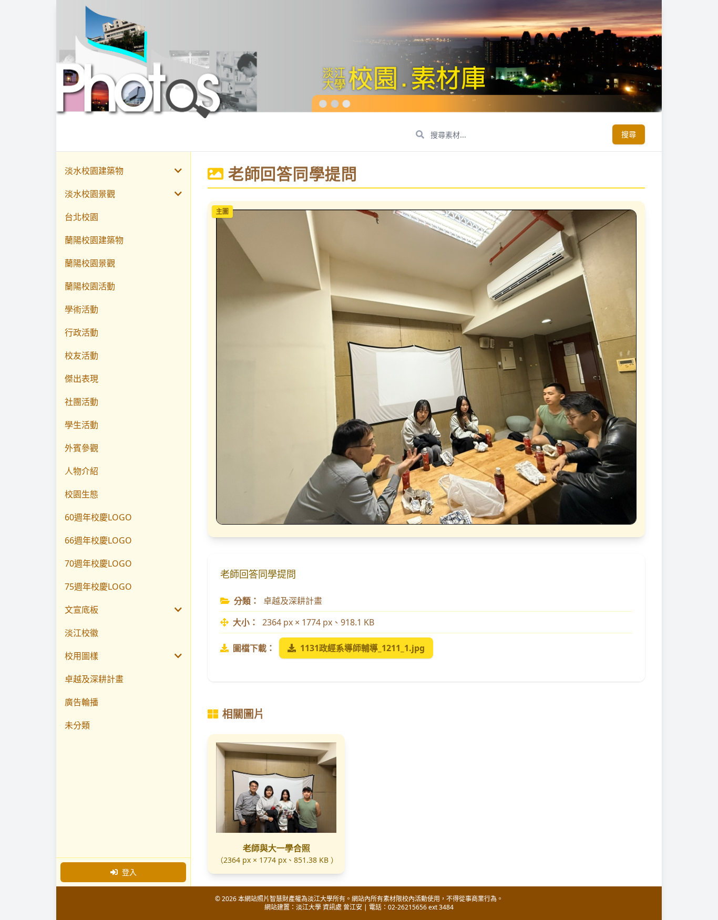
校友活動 (81, 355)
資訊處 (332, 907)
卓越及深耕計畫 (94, 679)
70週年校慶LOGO (98, 563)
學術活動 (81, 309)
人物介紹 (81, 471)
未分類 (77, 725)
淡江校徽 (81, 633)
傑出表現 (81, 378)
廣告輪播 (81, 702)
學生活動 (81, 425)
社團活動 (81, 401)
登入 (129, 872)
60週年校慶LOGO (98, 517)
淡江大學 (308, 907)
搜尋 (628, 134)
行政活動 (81, 332)
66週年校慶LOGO (98, 540)
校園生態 (81, 494)
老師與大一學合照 (276, 848)
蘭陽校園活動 (90, 286)
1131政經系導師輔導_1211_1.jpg (362, 648)
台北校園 (81, 217)
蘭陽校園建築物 (94, 240)
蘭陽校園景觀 (90, 263)
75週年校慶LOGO (98, 586)
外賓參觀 (81, 448)
